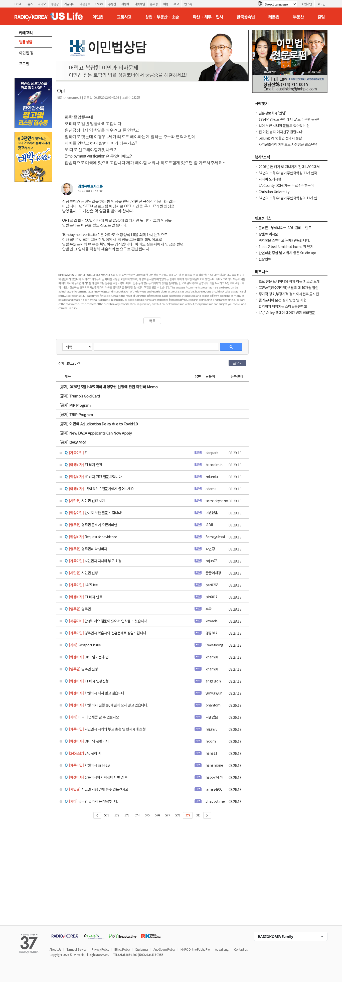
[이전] (97, 815)
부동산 (112, 4)
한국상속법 (246, 17)
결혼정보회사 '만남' (272, 112)
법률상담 (26, 41)
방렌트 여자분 (268, 233)
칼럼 (321, 17)
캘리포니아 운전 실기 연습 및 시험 (282, 300)
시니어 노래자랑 (270, 179)
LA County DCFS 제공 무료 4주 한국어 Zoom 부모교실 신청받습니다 (286, 188)
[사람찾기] (290, 104)
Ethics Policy (122, 949)
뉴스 (30, 4)
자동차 (125, 4)
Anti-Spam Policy (164, 949)
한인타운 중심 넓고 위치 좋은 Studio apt (287, 252)
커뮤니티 (69, 4)
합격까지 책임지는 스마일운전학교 (283, 306)
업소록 (188, 4)
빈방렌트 (265, 258)
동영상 (55, 4)
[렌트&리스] (290, 219)
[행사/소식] (290, 158)
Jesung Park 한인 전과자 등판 (280, 137)
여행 (165, 4)
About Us (55, 949)
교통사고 (124, 17)
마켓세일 (139, 4)
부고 (176, 4)
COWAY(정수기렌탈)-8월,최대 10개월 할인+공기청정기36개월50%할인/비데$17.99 (288, 290)
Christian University (274, 191)
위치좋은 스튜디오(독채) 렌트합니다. (284, 240)
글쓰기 (238, 363)
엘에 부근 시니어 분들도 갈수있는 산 (284, 125)
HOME (18, 4)
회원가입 (306, 4)
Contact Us (241, 949)
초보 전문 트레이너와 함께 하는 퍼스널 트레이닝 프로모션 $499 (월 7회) (289, 284)
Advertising (221, 949)
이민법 (97, 17)
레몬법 (273, 17)
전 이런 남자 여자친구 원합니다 (280, 131)
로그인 (321, 4)
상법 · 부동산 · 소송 (162, 17)
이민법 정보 (28, 52)
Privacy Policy (100, 949)
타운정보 (85, 4)
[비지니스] (290, 272)
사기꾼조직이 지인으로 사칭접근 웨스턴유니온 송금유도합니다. (288, 147)
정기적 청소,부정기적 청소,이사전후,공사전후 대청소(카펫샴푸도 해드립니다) (289, 296)
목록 (152, 321)
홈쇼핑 (154, 4)
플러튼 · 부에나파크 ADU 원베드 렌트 (285, 227)
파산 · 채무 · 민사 (208, 17)
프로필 (24, 63)
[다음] (207, 815)
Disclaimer (141, 949)
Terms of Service (76, 949)
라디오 (42, 4)
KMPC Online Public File (195, 949)
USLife (99, 4)
